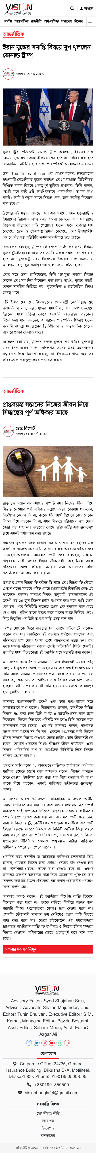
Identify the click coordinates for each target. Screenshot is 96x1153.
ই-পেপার (48, 1128)
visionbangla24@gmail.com (51, 1092)
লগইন (88, 8)
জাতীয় (8, 21)
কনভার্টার (48, 1135)
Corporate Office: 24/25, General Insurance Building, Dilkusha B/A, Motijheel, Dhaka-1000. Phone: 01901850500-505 (48, 1070)
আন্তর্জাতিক (21, 21)
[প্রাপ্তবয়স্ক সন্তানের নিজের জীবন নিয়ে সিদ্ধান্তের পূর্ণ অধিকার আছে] (48, 471)
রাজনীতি (36, 21)
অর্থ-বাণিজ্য (51, 21)
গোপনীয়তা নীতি (48, 1113)
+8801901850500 (51, 1084)
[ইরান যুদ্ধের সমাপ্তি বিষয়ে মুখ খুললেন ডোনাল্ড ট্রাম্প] (48, 117)
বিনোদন (79, 21)
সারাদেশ (66, 21)
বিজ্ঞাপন (48, 1120)
